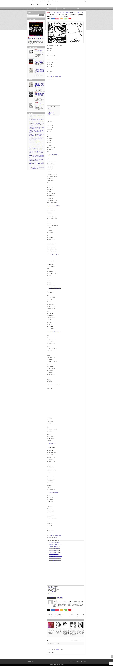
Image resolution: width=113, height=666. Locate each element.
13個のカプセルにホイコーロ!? (55, 544)
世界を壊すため (52, 112)
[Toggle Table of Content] (57, 107)
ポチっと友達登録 (52, 591)
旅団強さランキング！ (53, 443)
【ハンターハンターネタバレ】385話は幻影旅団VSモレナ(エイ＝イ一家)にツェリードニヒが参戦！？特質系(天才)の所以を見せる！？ (73, 632)
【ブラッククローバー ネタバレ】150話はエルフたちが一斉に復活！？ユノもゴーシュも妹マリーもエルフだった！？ (55, 615)
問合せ (78, 8)
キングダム (49, 8)
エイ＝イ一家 (50, 111)
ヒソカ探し (50, 108)
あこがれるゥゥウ (52, 114)
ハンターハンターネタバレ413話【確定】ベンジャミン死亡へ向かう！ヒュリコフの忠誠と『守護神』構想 (36, 152)
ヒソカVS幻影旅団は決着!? (54, 492)
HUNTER (63, 8)
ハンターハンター (74, 12)
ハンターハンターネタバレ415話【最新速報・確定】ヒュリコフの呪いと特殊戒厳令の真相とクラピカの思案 (36, 131)
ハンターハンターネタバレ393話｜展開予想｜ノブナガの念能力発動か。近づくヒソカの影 (51, 631)
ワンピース (35, 8)
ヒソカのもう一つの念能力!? (54, 205)
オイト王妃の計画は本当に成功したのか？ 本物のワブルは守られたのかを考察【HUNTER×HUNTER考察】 (36, 163)
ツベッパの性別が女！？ (54, 554)
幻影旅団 (49, 113)
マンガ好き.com (30, 661)
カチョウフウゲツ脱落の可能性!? (55, 288)
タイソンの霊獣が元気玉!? (54, 548)
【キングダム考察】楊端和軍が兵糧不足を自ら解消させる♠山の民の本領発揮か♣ (39, 104)
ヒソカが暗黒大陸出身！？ (53, 154)
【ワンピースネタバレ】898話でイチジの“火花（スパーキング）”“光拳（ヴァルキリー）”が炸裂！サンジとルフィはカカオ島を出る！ (76, 615)
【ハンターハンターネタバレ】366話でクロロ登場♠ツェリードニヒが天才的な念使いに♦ (58, 631)
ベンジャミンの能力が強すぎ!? (55, 552)
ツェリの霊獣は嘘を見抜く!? (54, 546)
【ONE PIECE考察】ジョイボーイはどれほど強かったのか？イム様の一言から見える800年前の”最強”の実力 (36, 156)
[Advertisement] (57, 95)
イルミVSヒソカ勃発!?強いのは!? (55, 76)
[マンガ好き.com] (41, 6)
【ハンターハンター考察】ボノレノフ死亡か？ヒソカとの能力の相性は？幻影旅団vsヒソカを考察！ (80, 631)
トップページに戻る (50, 652)
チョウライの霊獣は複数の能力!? (55, 331)
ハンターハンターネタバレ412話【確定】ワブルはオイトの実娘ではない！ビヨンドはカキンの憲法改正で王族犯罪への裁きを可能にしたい (36, 167)
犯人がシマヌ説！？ (52, 59)
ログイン (57, 649)
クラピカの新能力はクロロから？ (55, 556)
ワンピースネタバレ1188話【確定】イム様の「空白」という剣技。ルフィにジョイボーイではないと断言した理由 (36, 145)
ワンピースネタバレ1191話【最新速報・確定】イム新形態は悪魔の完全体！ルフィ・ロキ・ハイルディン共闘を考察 (36, 116)
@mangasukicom (52, 587)
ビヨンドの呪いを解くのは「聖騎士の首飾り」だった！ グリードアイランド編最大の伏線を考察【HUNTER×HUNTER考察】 (36, 138)
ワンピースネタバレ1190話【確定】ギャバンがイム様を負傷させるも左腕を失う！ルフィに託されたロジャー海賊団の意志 (36, 124)
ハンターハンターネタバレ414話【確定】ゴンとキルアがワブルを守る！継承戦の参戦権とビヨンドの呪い (36, 142)
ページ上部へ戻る (112, 656)
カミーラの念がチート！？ (54, 550)
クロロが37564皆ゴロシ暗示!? (55, 558)
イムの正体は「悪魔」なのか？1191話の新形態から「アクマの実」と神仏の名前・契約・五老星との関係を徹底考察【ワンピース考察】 (36, 120)
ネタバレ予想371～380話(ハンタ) (65, 12)
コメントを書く (80, 12)
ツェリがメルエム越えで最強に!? (55, 385)
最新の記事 (60, 597)
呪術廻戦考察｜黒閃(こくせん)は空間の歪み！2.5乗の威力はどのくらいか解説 (36, 39)
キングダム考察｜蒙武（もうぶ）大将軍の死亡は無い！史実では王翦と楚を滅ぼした (39, 61)
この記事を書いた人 (52, 597)
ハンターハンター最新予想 (55, 12)
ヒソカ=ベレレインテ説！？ (54, 254)
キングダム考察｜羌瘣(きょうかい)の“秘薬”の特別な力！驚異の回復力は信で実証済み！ (39, 51)
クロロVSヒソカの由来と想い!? (55, 560)
